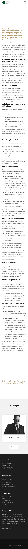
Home (10, 545)
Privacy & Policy (17, 545)
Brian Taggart (14, 437)
